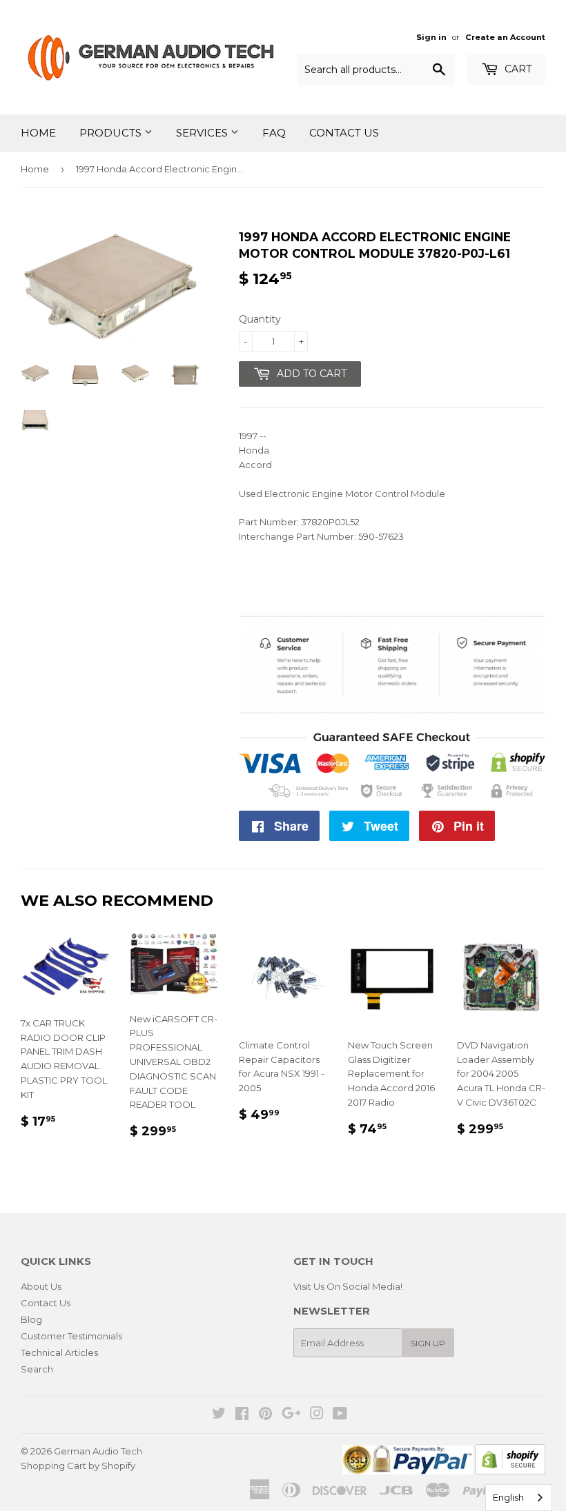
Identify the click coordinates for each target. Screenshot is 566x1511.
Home (38, 132)
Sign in (431, 37)
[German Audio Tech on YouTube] (340, 1415)
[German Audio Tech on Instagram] (317, 1415)
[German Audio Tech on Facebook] (242, 1415)
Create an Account (505, 37)
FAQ (274, 132)
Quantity (260, 319)
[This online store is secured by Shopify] (510, 1471)
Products (111, 132)
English (508, 1497)
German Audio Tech (98, 1451)
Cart (516, 69)
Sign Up (428, 1343)
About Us (41, 1286)
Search (37, 1369)
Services (203, 132)
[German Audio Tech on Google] (291, 1415)
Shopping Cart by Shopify (78, 1465)
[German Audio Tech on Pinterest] (265, 1415)
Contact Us (344, 132)
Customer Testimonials (71, 1335)
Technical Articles (59, 1352)
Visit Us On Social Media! (347, 1286)
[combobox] (518, 1497)
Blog (31, 1319)
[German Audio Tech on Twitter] (219, 1415)
